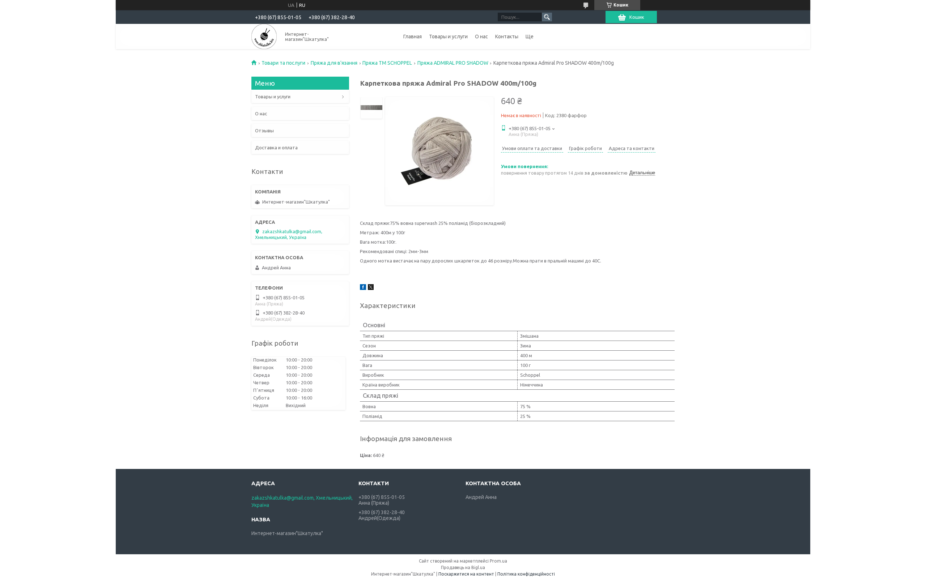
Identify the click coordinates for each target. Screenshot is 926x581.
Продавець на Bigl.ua (463, 567)
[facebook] (363, 288)
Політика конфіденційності (526, 574)
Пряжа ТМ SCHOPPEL (387, 63)
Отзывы (264, 130)
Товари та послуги (283, 63)
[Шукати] (547, 17)
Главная (412, 36)
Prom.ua (498, 561)
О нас (481, 36)
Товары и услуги (448, 36)
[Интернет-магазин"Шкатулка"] (264, 36)
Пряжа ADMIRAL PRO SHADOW (452, 63)
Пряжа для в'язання (334, 63)
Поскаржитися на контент (466, 574)
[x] (371, 288)
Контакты (506, 36)
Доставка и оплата (276, 147)
